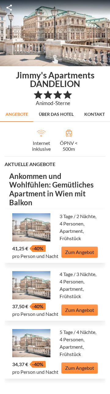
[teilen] (9, 7)
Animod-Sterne (53, 103)
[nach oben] (103, 197)
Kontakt (94, 114)
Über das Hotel (56, 114)
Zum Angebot (79, 252)
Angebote (17, 114)
